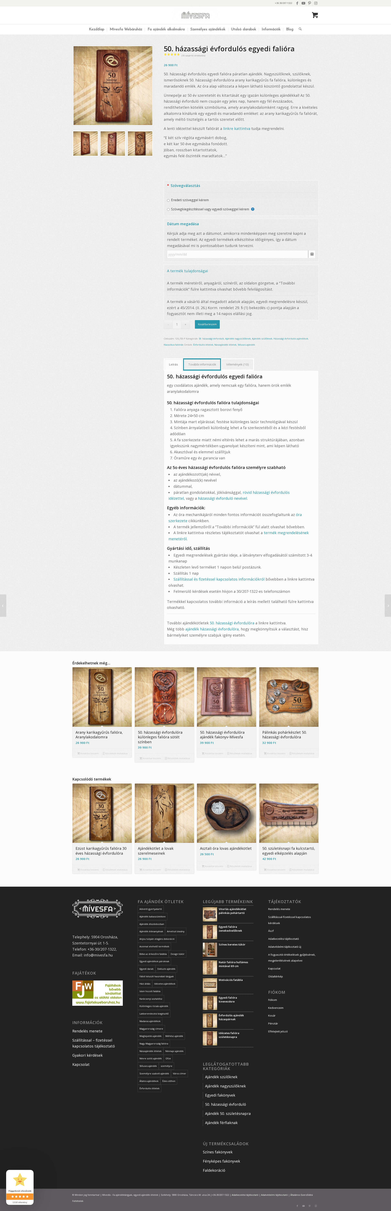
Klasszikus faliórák (173, 344)
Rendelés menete (87, 1031)
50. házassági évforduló (211, 338)
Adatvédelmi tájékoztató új (284, 947)
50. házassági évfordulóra (232, 622)
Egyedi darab (146, 968)
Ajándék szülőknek (262, 338)
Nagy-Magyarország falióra (153, 1043)
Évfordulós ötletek (203, 344)
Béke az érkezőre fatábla (153, 953)
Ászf (271, 931)
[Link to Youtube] (303, 3)
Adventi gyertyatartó (150, 908)
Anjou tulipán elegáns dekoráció (157, 938)
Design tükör (178, 953)
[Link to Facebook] (297, 3)
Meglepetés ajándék (150, 1036)
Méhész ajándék (174, 1036)
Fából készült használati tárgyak (156, 976)
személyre (166, 1065)
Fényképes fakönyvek (221, 1161)
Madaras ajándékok (149, 1021)
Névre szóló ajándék (150, 1058)
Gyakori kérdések (87, 1055)
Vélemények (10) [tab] (237, 364)
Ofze (168, 1058)
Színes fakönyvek (218, 1152)
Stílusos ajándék (246, 344)
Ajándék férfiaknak (221, 1122)
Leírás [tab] (173, 364)
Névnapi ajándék (174, 1051)
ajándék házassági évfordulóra (212, 629)
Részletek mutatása (116, 753)
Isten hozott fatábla (149, 991)
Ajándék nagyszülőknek (238, 338)
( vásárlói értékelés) (193, 55)
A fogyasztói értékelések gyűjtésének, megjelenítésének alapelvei (291, 958)
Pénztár (273, 1023)
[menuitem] (96, 29)
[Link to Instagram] (316, 3)
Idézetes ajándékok (164, 983)
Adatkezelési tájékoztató (283, 939)
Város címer (179, 1073)
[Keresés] (299, 29)
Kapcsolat (81, 1064)
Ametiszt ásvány (176, 931)
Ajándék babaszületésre (152, 916)
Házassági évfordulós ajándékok (290, 338)
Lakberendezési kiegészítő (154, 1013)
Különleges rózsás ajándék (153, 1006)
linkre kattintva (237, 128)
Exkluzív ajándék (166, 968)
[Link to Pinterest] (309, 3)
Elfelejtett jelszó (278, 1031)
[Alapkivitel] (113, 85)
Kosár (272, 1015)
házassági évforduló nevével (222, 498)
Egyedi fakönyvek (220, 1095)
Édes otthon (168, 1081)
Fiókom (272, 1000)
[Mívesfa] (195, 15)
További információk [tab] (202, 364)
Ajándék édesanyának (151, 931)
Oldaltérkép (275, 976)
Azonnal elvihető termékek (154, 946)
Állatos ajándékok (148, 1081)
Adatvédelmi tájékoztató (274, 1194)
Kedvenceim (275, 1008)
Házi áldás (144, 983)
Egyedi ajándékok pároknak (154, 961)
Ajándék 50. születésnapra (228, 1113)
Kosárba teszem (207, 324)
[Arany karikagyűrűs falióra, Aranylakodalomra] (3, 605)
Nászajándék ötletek (225, 344)
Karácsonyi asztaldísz (150, 998)
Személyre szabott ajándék (154, 1073)
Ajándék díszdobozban (151, 924)
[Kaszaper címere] (388, 605)
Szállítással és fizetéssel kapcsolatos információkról (219, 579)
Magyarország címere (151, 1028)
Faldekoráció (214, 1170)
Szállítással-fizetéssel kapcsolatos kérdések (289, 920)
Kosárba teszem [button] (89, 753)
